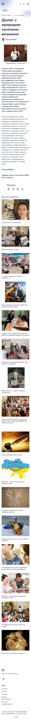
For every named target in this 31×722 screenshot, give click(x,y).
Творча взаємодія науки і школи (12, 455)
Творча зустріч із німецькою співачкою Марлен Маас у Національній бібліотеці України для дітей (14, 421)
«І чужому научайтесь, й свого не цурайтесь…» (12, 277)
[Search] (20, 4)
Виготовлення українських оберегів (13, 653)
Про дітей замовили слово (10, 249)
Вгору (16, 717)
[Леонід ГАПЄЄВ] (3, 39)
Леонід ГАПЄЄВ (11, 39)
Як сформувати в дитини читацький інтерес (13, 625)
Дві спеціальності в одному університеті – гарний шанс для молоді (15, 306)
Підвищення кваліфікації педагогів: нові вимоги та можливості (15, 363)
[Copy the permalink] (22, 189)
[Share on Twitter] (8, 189)
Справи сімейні (7, 711)
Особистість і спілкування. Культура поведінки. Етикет (13, 597)
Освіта (5, 10)
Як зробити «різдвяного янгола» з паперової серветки (12, 511)
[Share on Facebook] (13, 189)
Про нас (4, 691)
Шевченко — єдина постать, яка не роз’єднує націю (13, 482)
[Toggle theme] (24, 4)
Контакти (5, 694)
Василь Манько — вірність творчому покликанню (13, 391)
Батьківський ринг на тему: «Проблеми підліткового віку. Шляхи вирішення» (14, 568)
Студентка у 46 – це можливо (11, 223)
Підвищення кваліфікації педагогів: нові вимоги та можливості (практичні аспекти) (15, 334)
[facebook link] (3, 679)
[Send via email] (18, 189)
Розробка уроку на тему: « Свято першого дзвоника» (15, 540)
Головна (4, 689)
